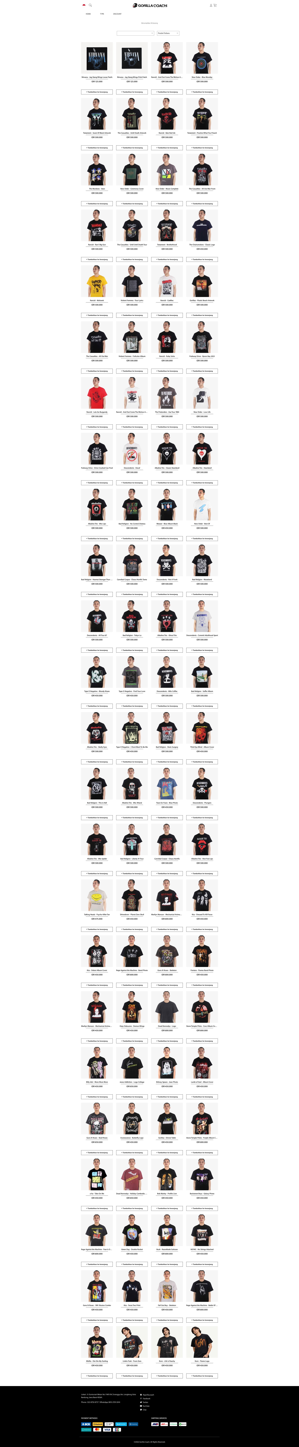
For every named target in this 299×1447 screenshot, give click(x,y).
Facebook (146, 1399)
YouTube (146, 1406)
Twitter (145, 1402)
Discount (117, 14)
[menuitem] (88, 14)
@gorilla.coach (148, 1395)
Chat (144, 1410)
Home (88, 14)
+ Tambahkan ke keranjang (97, 92)
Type (102, 14)
